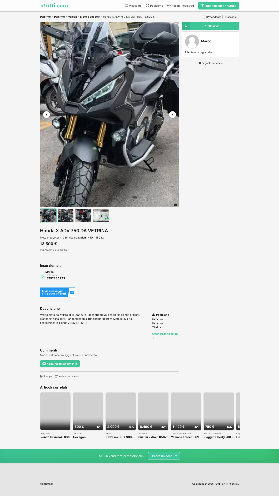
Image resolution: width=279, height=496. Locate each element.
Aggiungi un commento (62, 363)
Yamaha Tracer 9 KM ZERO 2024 (185, 437)
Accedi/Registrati (182, 5)
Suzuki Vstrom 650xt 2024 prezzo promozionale (153, 437)
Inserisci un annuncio (220, 6)
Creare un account (164, 456)
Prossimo (230, 16)
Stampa (47, 376)
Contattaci (46, 483)
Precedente (214, 16)
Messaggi (135, 5)
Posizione (156, 5)
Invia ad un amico (68, 376)
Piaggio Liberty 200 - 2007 (218, 437)
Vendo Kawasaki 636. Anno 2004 (55, 437)
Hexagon (79, 437)
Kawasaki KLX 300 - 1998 (120, 437)
